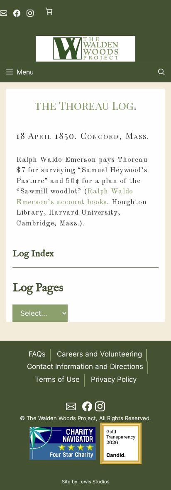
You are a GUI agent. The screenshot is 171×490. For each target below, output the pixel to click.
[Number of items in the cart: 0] (49, 11)
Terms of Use (57, 379)
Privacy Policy (114, 379)
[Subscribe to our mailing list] (3, 13)
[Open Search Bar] (161, 72)
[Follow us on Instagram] (30, 13)
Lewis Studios (94, 482)
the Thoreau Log (84, 105)
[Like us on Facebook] (16, 13)
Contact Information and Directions (85, 366)
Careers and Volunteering (99, 354)
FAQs (37, 354)
